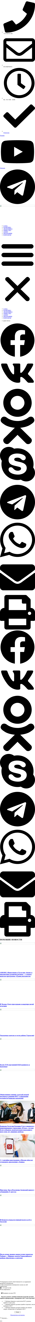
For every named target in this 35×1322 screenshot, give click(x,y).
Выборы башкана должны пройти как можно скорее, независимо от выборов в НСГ (17, 1308)
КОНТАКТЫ (7, 235)
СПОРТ (5, 232)
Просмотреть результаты (17, 1315)
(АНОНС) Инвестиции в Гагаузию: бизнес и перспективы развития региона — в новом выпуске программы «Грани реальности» (16, 974)
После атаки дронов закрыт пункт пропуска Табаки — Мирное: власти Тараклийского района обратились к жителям (16, 1256)
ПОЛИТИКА (7, 227)
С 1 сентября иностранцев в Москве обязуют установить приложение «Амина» (16, 1161)
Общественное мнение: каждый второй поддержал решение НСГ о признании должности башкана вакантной (14, 1096)
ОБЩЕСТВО (7, 230)
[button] (17, 272)
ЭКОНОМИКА (7, 229)
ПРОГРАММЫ (7, 233)
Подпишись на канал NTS (9, 1293)
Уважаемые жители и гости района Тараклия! (17, 1035)
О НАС (5, 226)
